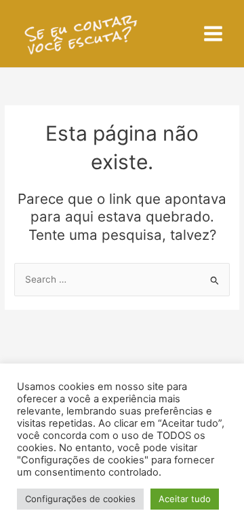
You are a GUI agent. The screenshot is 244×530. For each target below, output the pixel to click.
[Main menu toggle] (213, 34)
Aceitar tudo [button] (185, 498)
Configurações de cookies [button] (80, 498)
